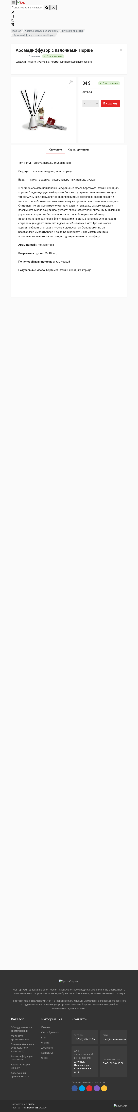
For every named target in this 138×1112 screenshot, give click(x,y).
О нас (44, 1057)
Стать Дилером (50, 1032)
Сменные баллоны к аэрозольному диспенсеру (22, 1048)
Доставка (47, 1047)
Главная (16, 31)
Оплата (45, 1042)
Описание (55, 149)
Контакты (47, 1052)
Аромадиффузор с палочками (41, 31)
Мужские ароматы (72, 31)
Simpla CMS (31, 1107)
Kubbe (31, 1104)
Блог (44, 1037)
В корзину (110, 103)
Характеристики (78, 149)
